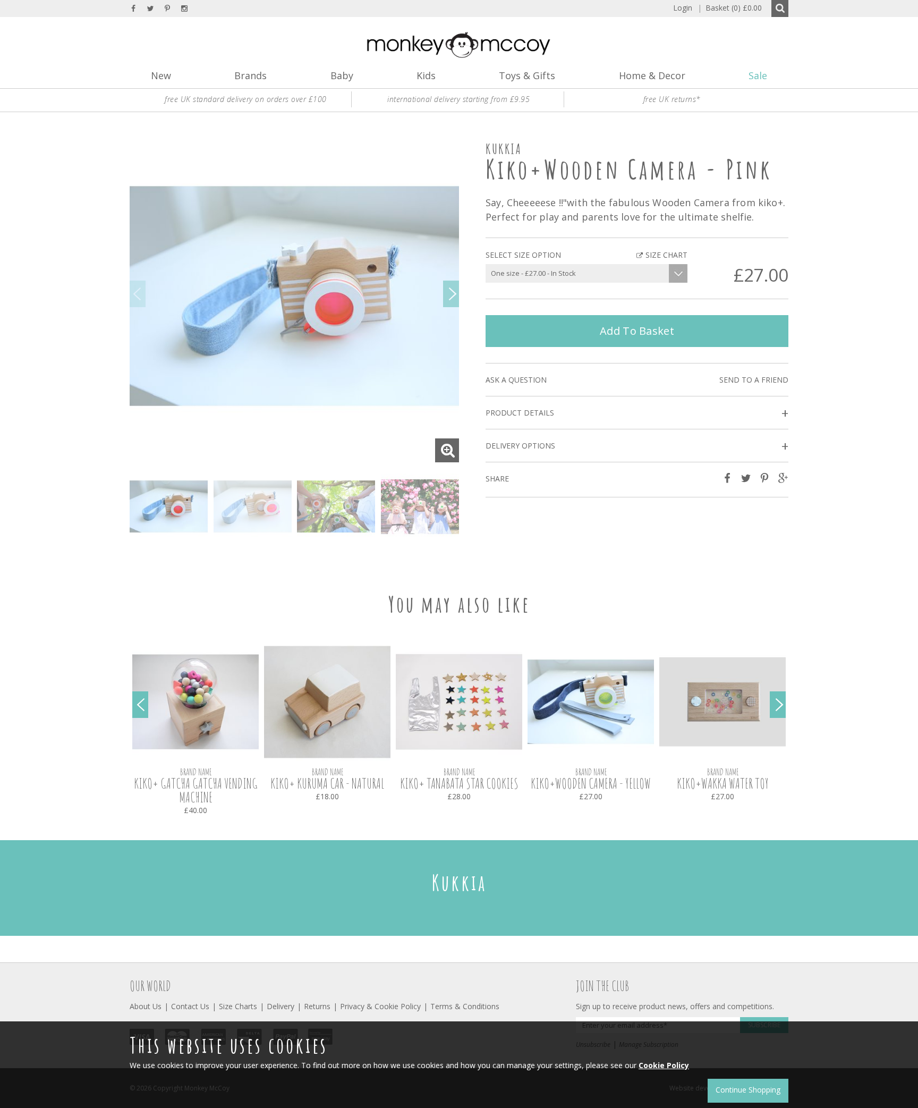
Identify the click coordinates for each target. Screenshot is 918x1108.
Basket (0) (730, 8)
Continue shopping (748, 1090)
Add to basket (637, 331)
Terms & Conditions (464, 1006)
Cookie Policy (664, 1065)
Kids (426, 75)
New (161, 75)
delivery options (637, 446)
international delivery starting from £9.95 (458, 99)
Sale (758, 75)
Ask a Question (516, 380)
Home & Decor (652, 75)
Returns (317, 1006)
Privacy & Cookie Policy (380, 1006)
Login (682, 8)
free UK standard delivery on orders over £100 (246, 99)
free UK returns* (672, 99)
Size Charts (238, 1006)
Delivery (280, 1006)
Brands (250, 75)
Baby (341, 75)
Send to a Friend (753, 380)
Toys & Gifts (527, 75)
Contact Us (190, 1006)
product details (637, 413)
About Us (146, 1006)
